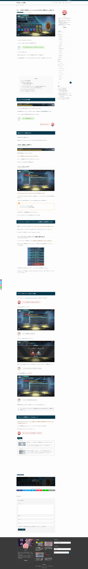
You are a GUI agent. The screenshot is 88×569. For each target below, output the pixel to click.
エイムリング (61, 68)
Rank (60, 39)
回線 (60, 57)
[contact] (69, 0)
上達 (60, 43)
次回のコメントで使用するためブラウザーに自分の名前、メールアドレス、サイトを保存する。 (33, 526)
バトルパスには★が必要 (26, 80)
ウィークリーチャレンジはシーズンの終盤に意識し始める (32, 87)
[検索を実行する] (71, 82)
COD (60, 46)
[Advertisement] (35, 66)
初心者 (22, 12)
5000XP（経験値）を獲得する (28, 83)
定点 (60, 50)
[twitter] (67, 0)
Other (60, 59)
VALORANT (61, 48)
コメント (19, 503)
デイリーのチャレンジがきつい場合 (28, 89)
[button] (19, 490)
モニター (61, 77)
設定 (60, 79)
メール (19, 519)
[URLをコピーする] (52, 490)
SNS (60, 61)
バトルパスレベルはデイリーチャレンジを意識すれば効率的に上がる (34, 86)
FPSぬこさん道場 (20, 2)
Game (18, 12)
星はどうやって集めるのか (26, 82)
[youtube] (68, 0)
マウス (60, 75)
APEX (20, 12)
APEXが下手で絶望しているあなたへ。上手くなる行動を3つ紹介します (38, 450)
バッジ (60, 41)
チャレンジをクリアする (27, 84)
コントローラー (61, 70)
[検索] (71, 0)
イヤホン (61, 66)
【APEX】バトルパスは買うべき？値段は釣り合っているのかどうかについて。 (39, 443)
